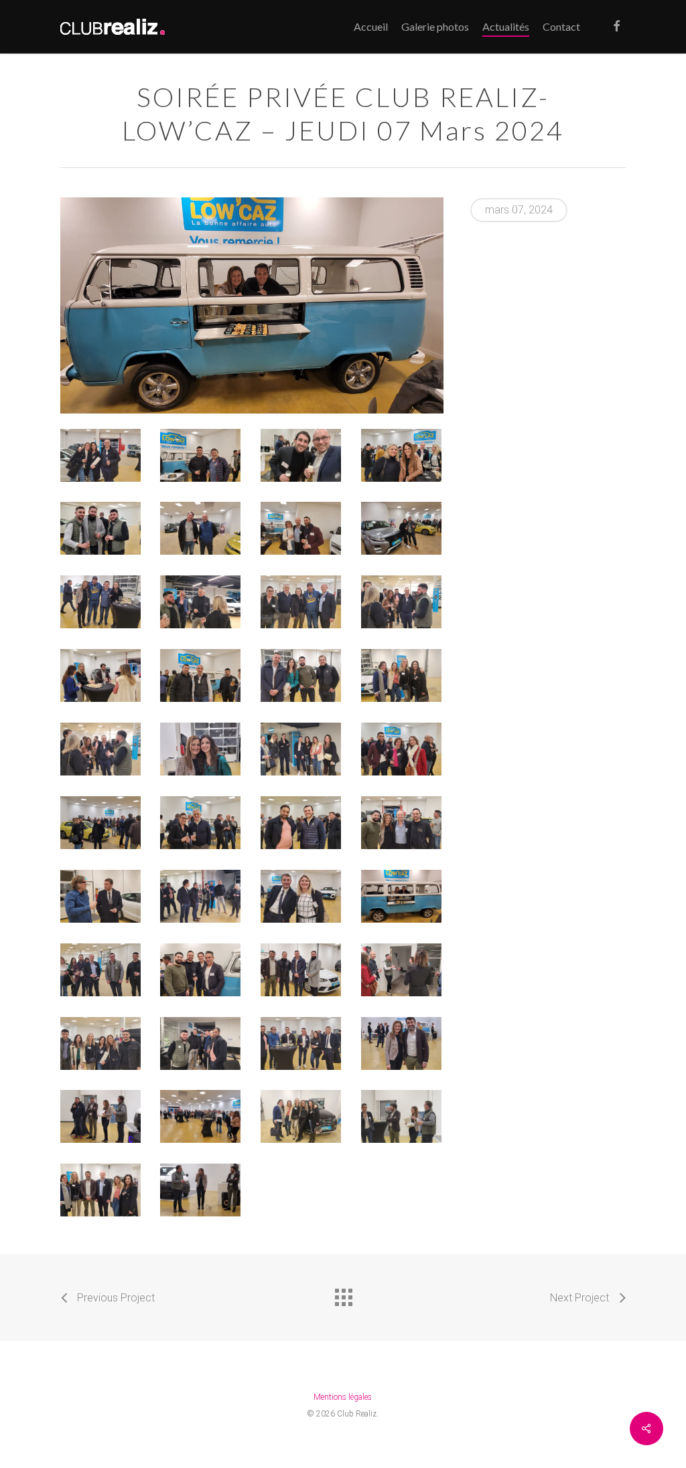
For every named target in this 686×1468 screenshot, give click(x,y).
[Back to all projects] (343, 1294)
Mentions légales (343, 1397)
